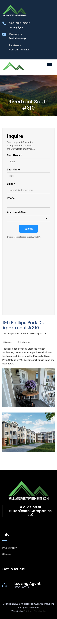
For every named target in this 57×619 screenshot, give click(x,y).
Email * (11, 183)
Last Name (13, 169)
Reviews (15, 45)
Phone (11, 198)
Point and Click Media (34, 611)
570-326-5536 (19, 23)
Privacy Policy (9, 547)
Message (15, 34)
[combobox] (28, 218)
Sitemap (6, 554)
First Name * (14, 155)
